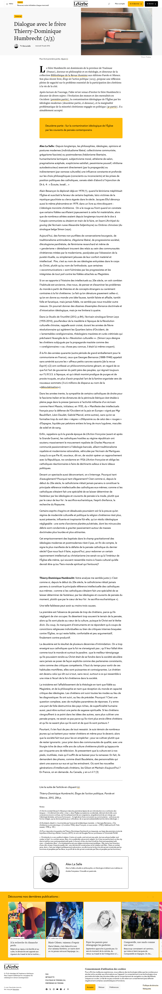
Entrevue (18, 16)
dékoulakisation (49, 387)
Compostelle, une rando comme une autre (139, 944)
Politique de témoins (150, 985)
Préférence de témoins (54, 983)
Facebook (46, 989)
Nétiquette (49, 977)
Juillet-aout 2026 (56, 938)
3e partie (112, 106)
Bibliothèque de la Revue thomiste (69, 75)
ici (67, 59)
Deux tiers (16, 989)
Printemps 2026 (18, 938)
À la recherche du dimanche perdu (24, 944)
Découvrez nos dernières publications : (33, 896)
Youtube (57, 989)
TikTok (64, 989)
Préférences (114, 987)
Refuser (101, 987)
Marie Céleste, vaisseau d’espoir (63, 942)
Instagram (54, 989)
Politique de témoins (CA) (55, 980)
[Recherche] (109, 4)
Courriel (68, 989)
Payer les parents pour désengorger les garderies (98, 944)
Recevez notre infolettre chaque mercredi (33, 5)
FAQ (46, 974)
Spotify (61, 989)
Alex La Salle (26, 46)
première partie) (60, 99)
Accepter (90, 987)
